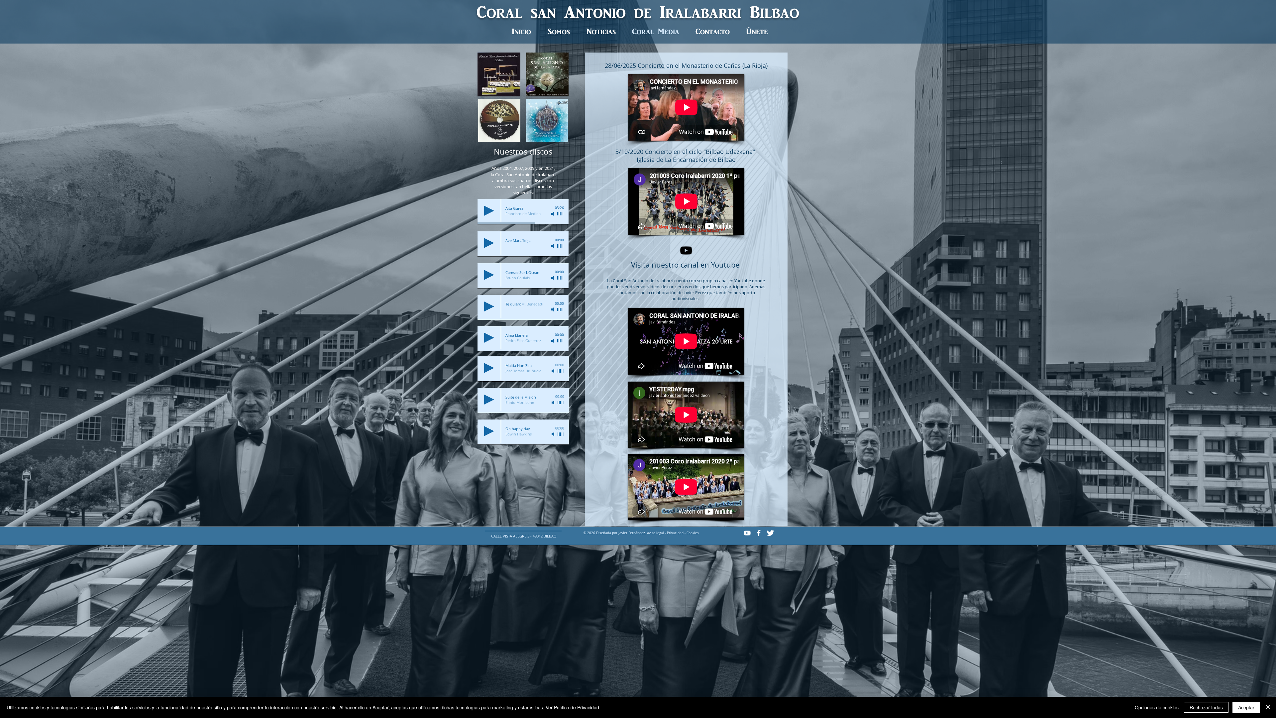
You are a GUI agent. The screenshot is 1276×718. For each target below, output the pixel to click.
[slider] (560, 213)
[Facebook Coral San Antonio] (759, 533)
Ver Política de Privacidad (572, 707)
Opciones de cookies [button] (1157, 707)
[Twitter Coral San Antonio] (770, 533)
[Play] (489, 211)
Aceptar (1246, 707)
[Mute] (553, 213)
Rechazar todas (1206, 707)
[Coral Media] (686, 250)
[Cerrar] (1268, 707)
